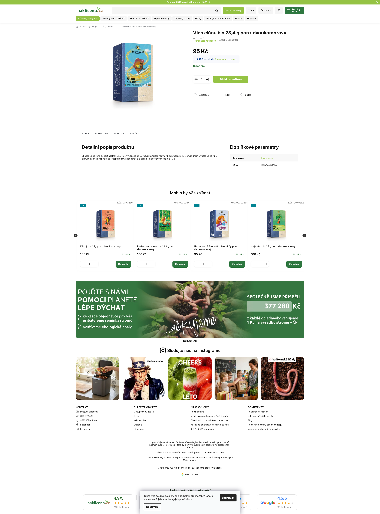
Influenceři (139, 429)
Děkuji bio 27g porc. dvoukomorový (100, 246)
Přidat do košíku (230, 79)
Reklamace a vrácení (258, 411)
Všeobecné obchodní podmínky (264, 429)
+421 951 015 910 (88, 420)
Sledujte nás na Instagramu (194, 350)
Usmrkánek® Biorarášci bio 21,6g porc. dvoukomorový (216, 248)
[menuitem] (88, 18)
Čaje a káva (267, 158)
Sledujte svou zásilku (144, 411)
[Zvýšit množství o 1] (207, 79)
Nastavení (152, 506)
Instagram (85, 429)
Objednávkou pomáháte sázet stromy (209, 420)
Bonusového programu (226, 59)
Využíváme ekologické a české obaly (209, 416)
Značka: (228, 40)
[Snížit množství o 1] (196, 79)
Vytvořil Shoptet (192, 474)
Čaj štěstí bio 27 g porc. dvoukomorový (273, 246)
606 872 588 (86, 416)
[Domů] (78, 27)
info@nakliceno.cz (89, 411)
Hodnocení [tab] (101, 133)
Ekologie (138, 424)
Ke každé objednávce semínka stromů (210, 424)
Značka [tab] (134, 133)
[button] (105, 262)
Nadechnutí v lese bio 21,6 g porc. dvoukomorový (156, 248)
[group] (104, 236)
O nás (136, 416)
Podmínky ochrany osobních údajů (265, 424)
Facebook (85, 424)
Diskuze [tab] (119, 133)
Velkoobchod (140, 420)
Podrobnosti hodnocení (204, 40)
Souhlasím (228, 497)
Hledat (218, 11)
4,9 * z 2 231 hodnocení (202, 429)
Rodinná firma (197, 411)
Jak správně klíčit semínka (261, 416)
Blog (250, 420)
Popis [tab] (85, 133)
